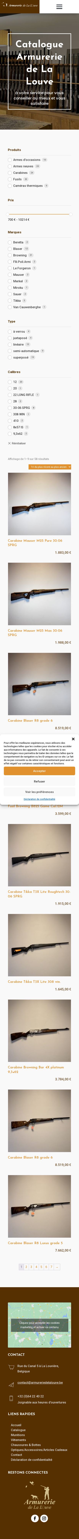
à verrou (19, 331)
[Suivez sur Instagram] (44, 1518)
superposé (20, 357)
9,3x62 (17, 434)
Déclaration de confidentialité (39, 799)
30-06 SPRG (21, 408)
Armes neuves (23, 166)
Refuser (39, 781)
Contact (16, 1455)
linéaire (18, 344)
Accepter (39, 771)
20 (15, 388)
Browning (20, 255)
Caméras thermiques (28, 186)
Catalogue (18, 1430)
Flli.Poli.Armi (22, 262)
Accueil (16, 1425)
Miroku (18, 288)
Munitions (18, 1435)
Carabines (20, 173)
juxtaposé (20, 338)
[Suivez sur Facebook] (35, 1518)
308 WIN (19, 414)
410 (15, 421)
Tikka (17, 301)
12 (15, 382)
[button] (73, 739)
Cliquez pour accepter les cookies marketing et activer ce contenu (39, 1325)
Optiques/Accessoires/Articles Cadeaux (39, 1450)
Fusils (17, 179)
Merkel (18, 281)
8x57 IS (18, 427)
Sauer (17, 294)
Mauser (18, 275)
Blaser (17, 249)
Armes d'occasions (26, 160)
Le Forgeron (22, 268)
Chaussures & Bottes (26, 1445)
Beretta (18, 242)
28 (15, 401)
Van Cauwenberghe (27, 307)
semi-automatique (26, 351)
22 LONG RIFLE (23, 395)
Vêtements (18, 1440)
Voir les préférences (39, 792)
